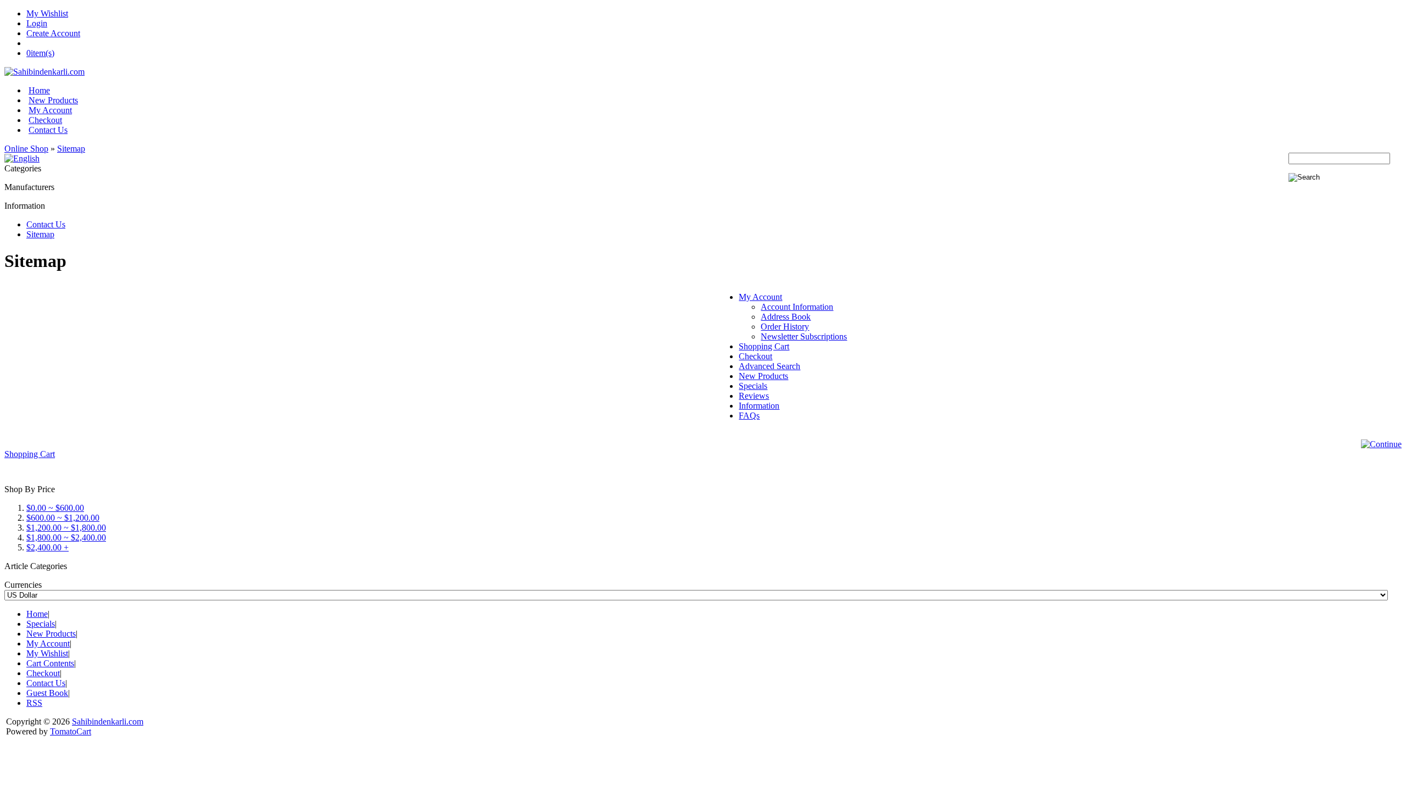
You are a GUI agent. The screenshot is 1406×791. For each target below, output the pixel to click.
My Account (50, 110)
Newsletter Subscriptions (804, 336)
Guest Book (47, 693)
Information (759, 405)
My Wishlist (47, 13)
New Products (53, 100)
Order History (785, 326)
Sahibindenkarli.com (107, 721)
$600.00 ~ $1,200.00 (62, 517)
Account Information (797, 306)
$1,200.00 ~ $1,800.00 (66, 527)
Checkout (45, 120)
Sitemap (71, 148)
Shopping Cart (764, 346)
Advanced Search (769, 366)
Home (39, 90)
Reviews (754, 395)
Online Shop (26, 148)
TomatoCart (70, 731)
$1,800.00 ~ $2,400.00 (66, 537)
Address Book (786, 316)
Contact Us (48, 130)
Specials (753, 386)
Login (36, 23)
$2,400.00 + (47, 547)
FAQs (749, 415)
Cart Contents (50, 663)
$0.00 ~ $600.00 (55, 508)
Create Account (53, 33)
